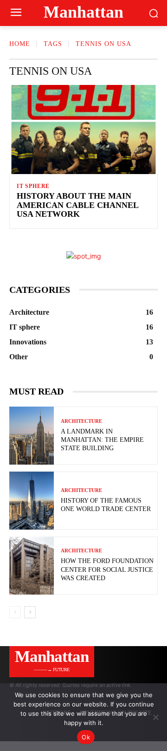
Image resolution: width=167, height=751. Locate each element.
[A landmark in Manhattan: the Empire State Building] (31, 436)
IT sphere (33, 186)
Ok (86, 737)
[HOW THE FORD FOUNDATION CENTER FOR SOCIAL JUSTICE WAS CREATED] (31, 566)
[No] (155, 717)
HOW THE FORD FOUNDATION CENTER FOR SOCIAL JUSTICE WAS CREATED (107, 569)
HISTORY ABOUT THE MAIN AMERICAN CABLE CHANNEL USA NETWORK (78, 205)
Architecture (81, 421)
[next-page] (30, 612)
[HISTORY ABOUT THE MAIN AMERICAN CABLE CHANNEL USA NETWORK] (83, 129)
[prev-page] (15, 612)
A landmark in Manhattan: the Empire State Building (102, 440)
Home (19, 43)
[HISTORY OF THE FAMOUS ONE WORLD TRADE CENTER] (31, 501)
